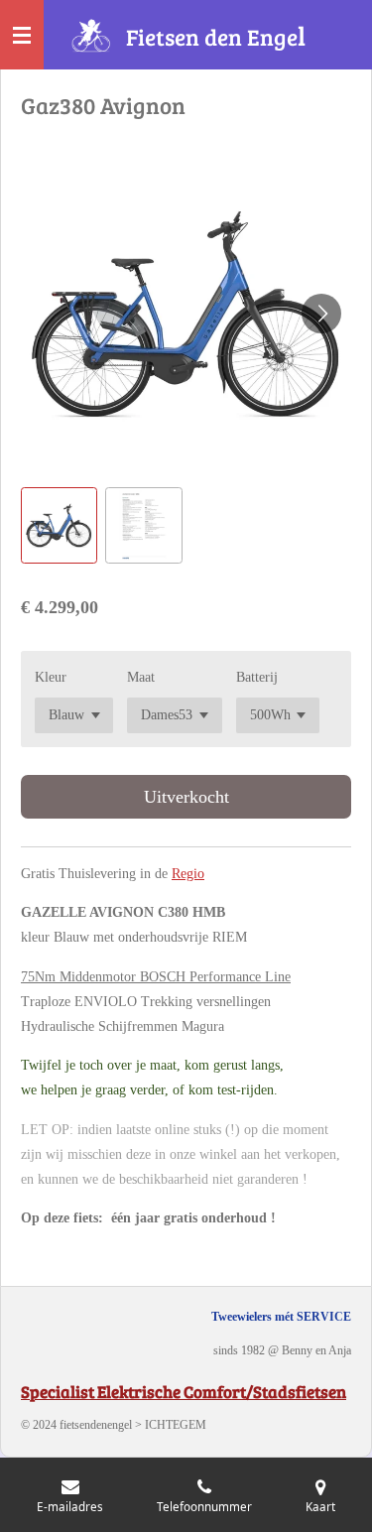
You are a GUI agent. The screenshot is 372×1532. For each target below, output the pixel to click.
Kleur (50, 677)
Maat (141, 677)
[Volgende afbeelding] (321, 313)
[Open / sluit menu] (22, 34)
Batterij (257, 677)
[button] (59, 525)
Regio (188, 873)
